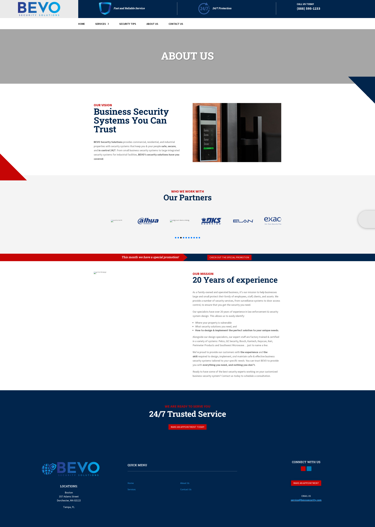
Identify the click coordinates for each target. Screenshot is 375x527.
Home (81, 24)
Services (100, 24)
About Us (152, 24)
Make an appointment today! (187, 426)
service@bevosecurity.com (306, 500)
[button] (279, 221)
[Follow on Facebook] (303, 468)
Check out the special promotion (229, 257)
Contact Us (176, 24)
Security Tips (127, 24)
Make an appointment (306, 483)
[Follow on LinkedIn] (309, 468)
